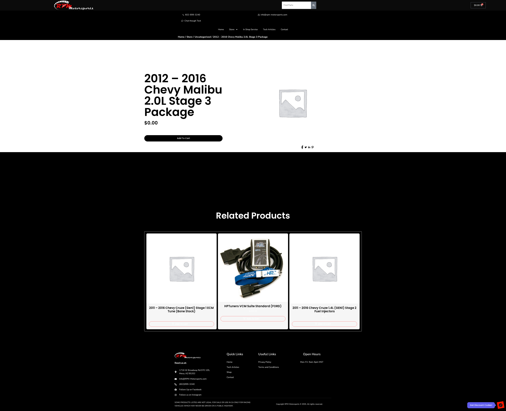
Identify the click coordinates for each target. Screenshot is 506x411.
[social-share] (302, 147)
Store (231, 29)
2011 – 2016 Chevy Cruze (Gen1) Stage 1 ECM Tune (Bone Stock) (181, 309)
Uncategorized (203, 36)
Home (221, 29)
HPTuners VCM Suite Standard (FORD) (253, 306)
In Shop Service (250, 29)
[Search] (313, 5)
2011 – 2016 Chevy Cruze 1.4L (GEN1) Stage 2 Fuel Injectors (324, 309)
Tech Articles (269, 29)
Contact (284, 29)
